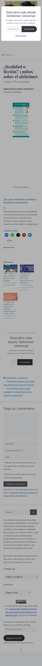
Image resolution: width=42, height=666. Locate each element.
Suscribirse (29, 29)
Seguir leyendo (20, 36)
